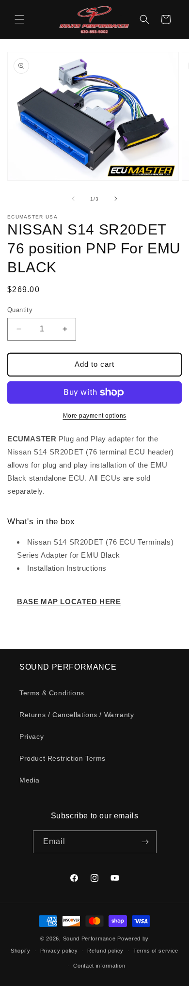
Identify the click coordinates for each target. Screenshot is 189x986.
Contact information (99, 966)
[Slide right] (115, 198)
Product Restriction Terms (62, 758)
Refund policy (105, 951)
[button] (19, 19)
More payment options (94, 415)
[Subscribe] (145, 841)
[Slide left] (73, 198)
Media (29, 780)
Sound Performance (89, 938)
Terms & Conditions (51, 693)
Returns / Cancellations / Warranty (76, 715)
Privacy (31, 736)
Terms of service (155, 951)
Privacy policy (59, 951)
